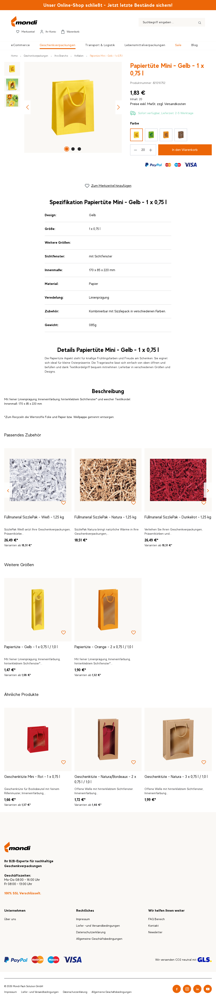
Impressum (83, 919)
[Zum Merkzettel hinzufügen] (63, 503)
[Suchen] (199, 22)
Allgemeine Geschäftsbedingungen (99, 938)
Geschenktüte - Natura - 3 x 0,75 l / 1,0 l (176, 777)
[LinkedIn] (197, 989)
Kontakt (153, 925)
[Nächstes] (118, 107)
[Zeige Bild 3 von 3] (79, 149)
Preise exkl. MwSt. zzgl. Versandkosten (158, 104)
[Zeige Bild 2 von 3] (73, 149)
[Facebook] (177, 989)
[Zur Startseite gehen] (70, 21)
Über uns (10, 919)
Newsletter (155, 932)
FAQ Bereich (156, 919)
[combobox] (167, 22)
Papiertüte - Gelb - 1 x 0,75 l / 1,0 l (31, 647)
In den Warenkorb (185, 150)
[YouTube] (208, 989)
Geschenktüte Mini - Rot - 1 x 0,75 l (32, 777)
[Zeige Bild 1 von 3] (66, 149)
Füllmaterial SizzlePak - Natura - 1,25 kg (105, 517)
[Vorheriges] (27, 107)
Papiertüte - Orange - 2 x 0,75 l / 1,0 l (103, 647)
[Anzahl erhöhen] (151, 150)
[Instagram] (187, 989)
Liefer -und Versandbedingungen (98, 925)
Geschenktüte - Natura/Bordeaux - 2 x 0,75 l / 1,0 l (105, 779)
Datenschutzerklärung (90, 932)
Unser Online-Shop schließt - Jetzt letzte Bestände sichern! (107, 5)
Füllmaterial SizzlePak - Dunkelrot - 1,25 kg (177, 517)
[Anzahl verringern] (135, 150)
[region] (63, 107)
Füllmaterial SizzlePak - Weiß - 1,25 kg (34, 517)
